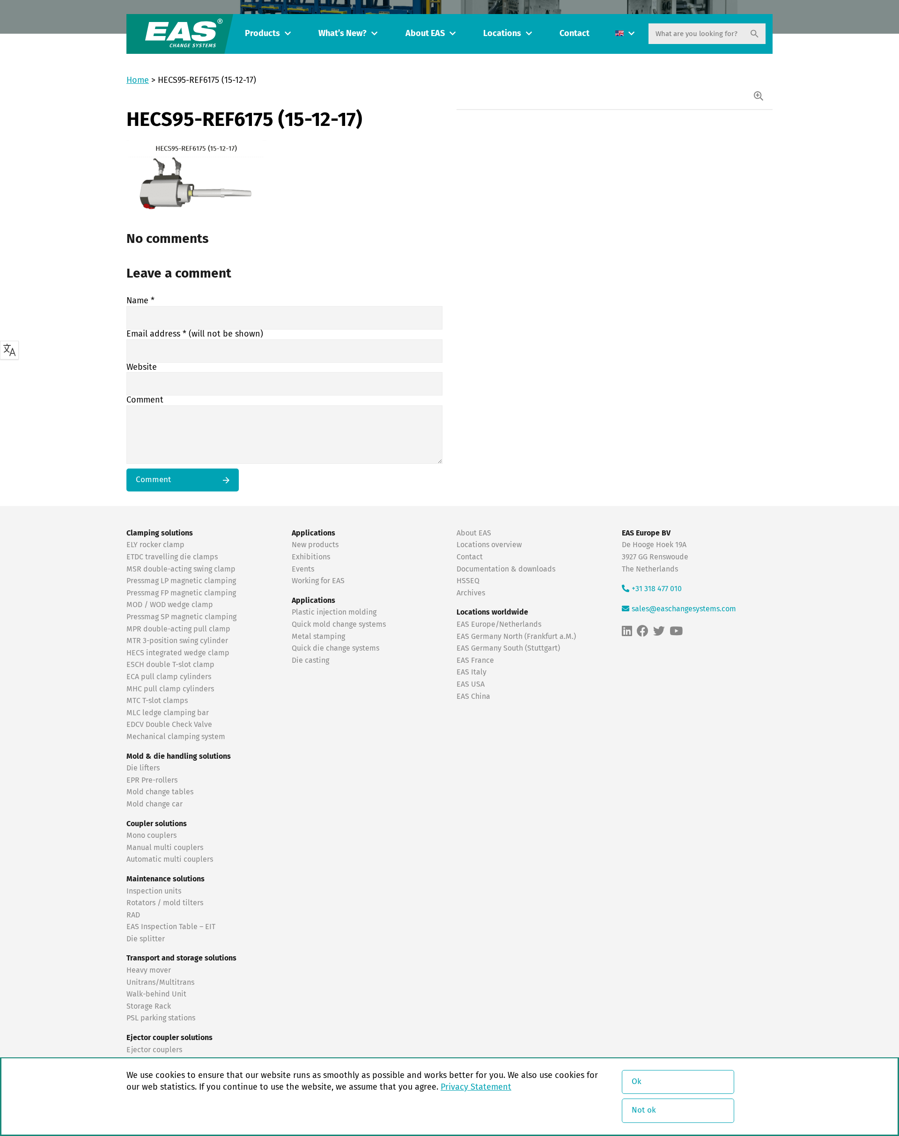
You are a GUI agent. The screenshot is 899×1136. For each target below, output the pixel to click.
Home (137, 80)
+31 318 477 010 (657, 589)
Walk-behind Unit (156, 994)
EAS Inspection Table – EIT (170, 927)
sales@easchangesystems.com (684, 609)
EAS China (473, 696)
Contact (575, 33)
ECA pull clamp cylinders (168, 677)
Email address (194, 334)
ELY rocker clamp (155, 545)
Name (140, 301)
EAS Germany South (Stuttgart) (508, 648)
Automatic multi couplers (169, 859)
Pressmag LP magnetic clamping (181, 581)
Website (141, 367)
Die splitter (145, 939)
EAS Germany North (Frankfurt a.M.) (516, 636)
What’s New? (342, 33)
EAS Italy (471, 672)
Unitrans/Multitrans (160, 982)
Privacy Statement (476, 1087)
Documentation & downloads (506, 569)
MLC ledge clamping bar (167, 713)
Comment (144, 400)
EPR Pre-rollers (151, 780)
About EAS (425, 33)
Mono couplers (151, 835)
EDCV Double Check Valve (169, 724)
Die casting (310, 660)
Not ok (644, 1110)
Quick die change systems (335, 648)
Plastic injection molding (334, 612)
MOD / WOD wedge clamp (169, 604)
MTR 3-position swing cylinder (177, 641)
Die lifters (143, 768)
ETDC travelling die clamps (172, 557)
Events (304, 569)
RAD (133, 915)
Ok (636, 1082)
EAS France (475, 660)
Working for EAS (318, 581)
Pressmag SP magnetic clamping (181, 617)
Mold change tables (159, 792)
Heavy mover (149, 970)
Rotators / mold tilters (164, 903)
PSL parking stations (160, 1018)
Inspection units (153, 891)
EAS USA (471, 684)
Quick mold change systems (339, 624)
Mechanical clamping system (175, 736)
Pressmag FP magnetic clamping (181, 593)
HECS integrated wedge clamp (177, 653)
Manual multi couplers (164, 847)
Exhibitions (311, 557)
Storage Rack (148, 1006)
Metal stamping (318, 636)
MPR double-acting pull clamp (178, 629)
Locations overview (489, 545)
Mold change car (154, 804)
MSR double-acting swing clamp (181, 569)
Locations (502, 33)
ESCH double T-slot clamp (170, 664)
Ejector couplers (154, 1050)
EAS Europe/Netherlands (499, 624)
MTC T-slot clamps (157, 700)
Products (262, 33)
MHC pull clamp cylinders (170, 689)
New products (316, 545)
